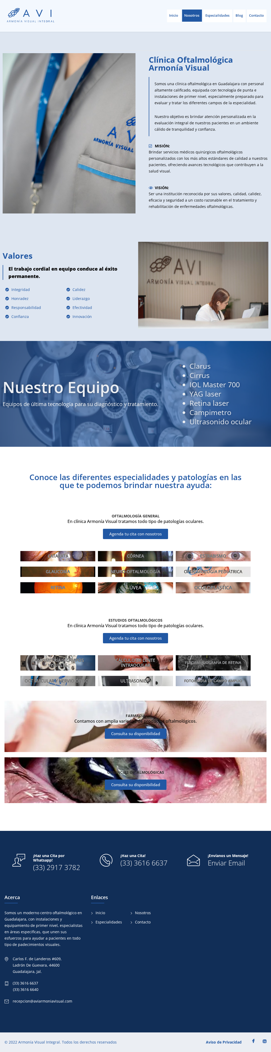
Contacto (256, 15)
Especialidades (217, 15)
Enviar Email (226, 863)
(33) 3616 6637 (144, 863)
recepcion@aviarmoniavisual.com (42, 1001)
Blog (239, 15)
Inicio (173, 15)
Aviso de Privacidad (224, 1042)
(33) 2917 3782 (56, 867)
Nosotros (191, 15)
